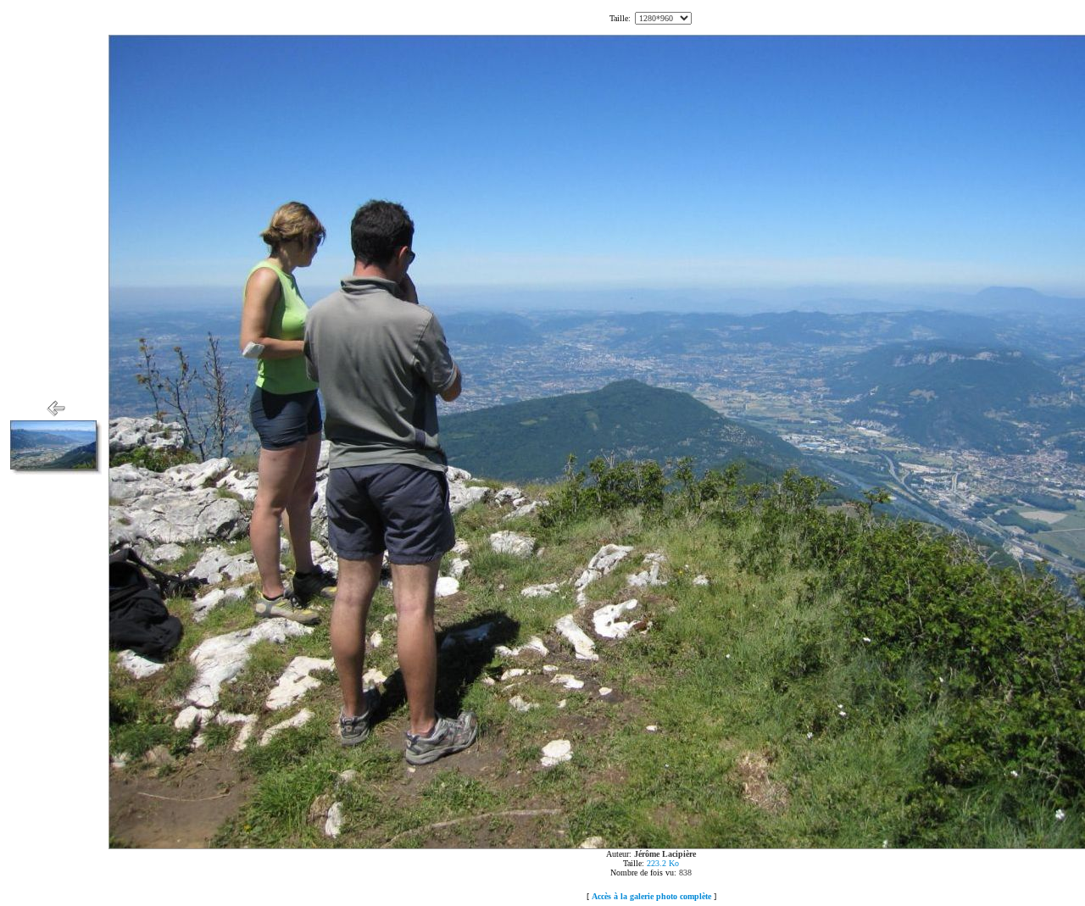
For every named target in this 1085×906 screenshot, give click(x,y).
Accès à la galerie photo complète (651, 896)
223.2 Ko (663, 863)
